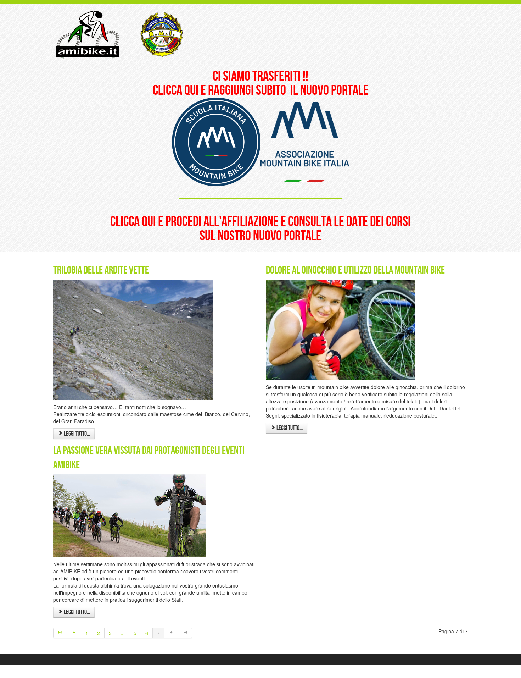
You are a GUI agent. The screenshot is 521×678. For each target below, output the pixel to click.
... (123, 632)
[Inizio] (60, 633)
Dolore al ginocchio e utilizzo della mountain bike (355, 270)
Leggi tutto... (76, 433)
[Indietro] (74, 633)
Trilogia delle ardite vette (101, 270)
